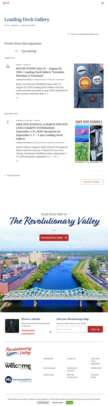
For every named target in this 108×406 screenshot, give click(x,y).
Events (6, 25)
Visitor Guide (48, 375)
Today (16, 51)
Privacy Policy (57, 402)
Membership (96, 368)
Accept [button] (69, 402)
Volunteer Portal (95, 376)
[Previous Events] (5, 51)
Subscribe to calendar (91, 182)
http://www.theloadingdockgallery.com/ (85, 34)
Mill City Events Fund (72, 376)
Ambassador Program (72, 369)
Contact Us (71, 359)
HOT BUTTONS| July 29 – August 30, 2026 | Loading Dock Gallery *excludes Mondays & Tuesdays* (40, 72)
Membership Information (28, 332)
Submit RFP (48, 359)
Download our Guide (52, 237)
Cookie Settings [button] (43, 402)
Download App (49, 368)
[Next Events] (10, 51)
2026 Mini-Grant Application (95, 361)
